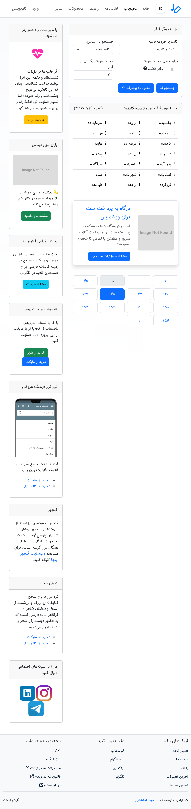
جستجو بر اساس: (99, 42)
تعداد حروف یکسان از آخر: (96, 64)
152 (112, 307)
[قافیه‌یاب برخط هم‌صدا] (175, 8)
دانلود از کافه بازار (37, 486)
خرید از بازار (36, 353)
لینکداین (118, 768)
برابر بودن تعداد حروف (160, 61)
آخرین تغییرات (177, 777)
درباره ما (182, 759)
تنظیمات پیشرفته (138, 88)
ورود (35, 9)
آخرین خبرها (179, 785)
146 (166, 294)
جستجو (169, 88)
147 (139, 294)
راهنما (94, 9)
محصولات (76, 9)
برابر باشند (156, 69)
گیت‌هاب (117, 751)
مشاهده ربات (36, 284)
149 (85, 294)
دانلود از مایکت (38, 480)
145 (85, 281)
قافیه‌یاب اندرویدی (47, 777)
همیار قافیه (180, 751)
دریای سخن (52, 785)
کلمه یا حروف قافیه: (162, 42)
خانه (146, 9)
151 (139, 307)
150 (166, 307)
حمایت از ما (36, 120)
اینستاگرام (117, 759)
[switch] (170, 69)
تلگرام (120, 777)
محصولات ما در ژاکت (45, 768)
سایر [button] (58, 9)
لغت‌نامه (111, 9)
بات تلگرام (53, 759)
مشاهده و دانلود (36, 216)
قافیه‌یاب (130, 9)
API (58, 751)
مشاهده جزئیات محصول (109, 256)
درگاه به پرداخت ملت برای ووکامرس (108, 212)
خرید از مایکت (35, 362)
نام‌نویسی (19, 9)
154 (166, 321)
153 (85, 307)
